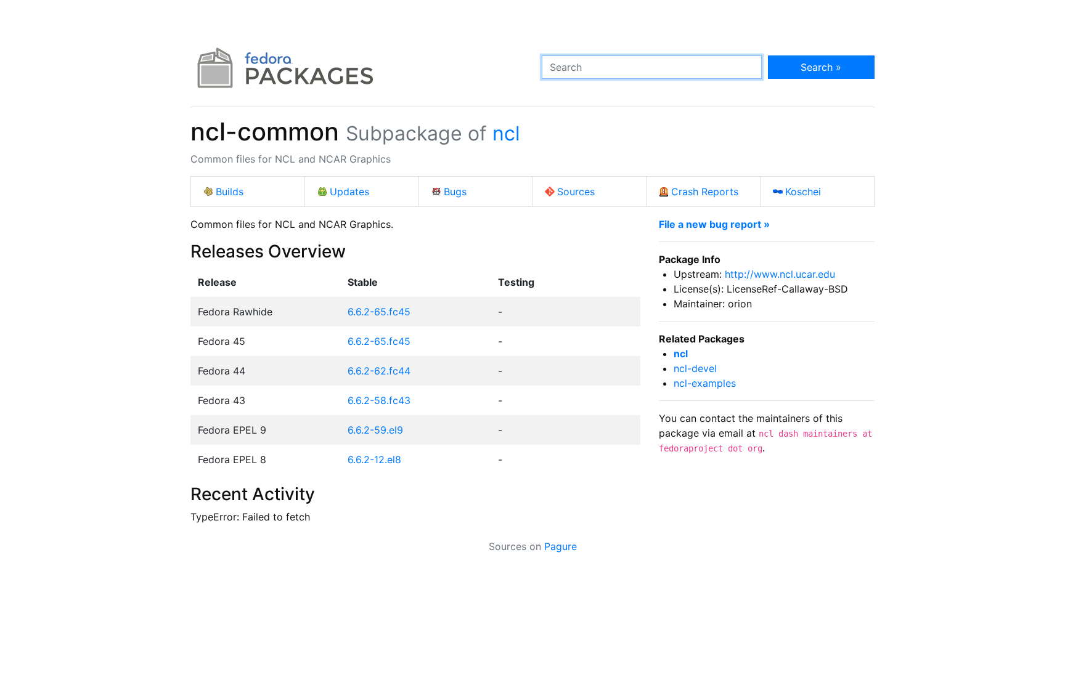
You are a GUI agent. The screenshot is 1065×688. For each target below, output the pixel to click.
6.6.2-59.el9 (375, 430)
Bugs (455, 191)
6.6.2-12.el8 (374, 459)
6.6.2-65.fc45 (379, 312)
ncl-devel (695, 368)
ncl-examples (705, 383)
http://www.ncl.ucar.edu (780, 274)
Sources (576, 191)
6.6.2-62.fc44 (379, 371)
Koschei (803, 191)
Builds (229, 191)
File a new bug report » (714, 224)
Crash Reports (704, 191)
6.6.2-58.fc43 (379, 400)
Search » (821, 67)
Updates (349, 191)
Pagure (560, 546)
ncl (506, 133)
